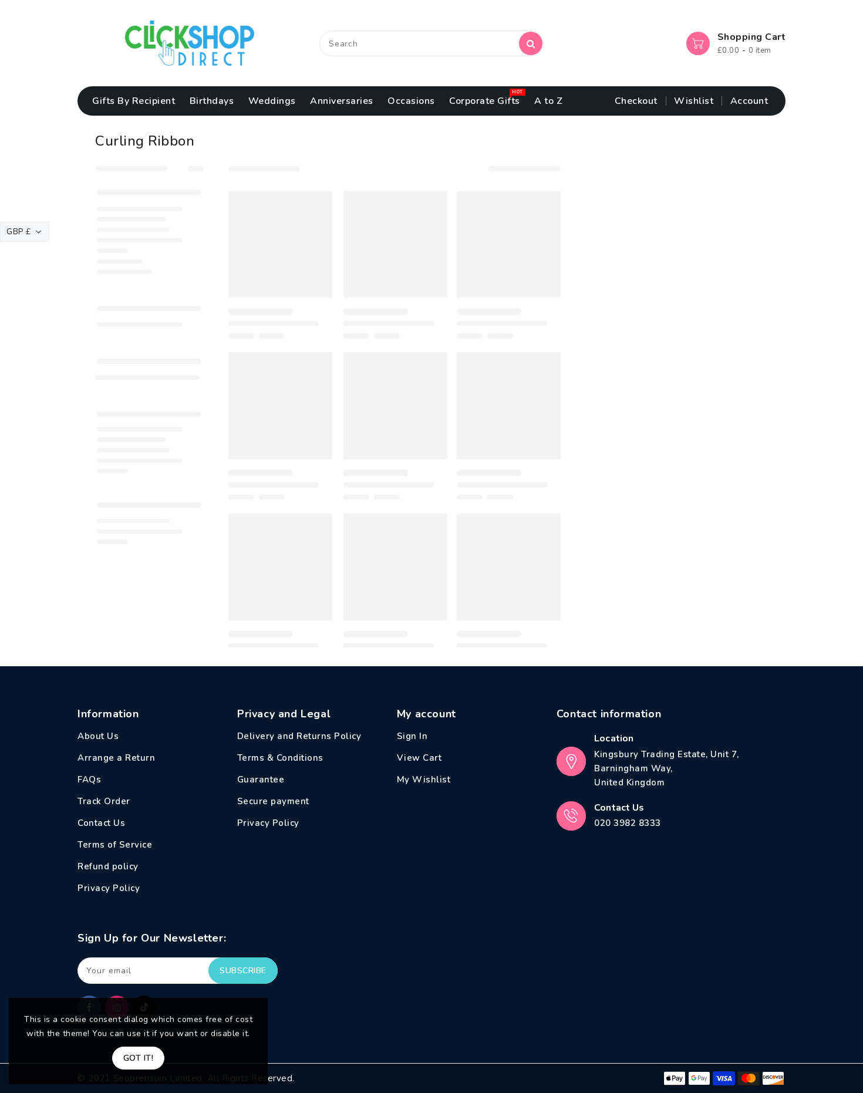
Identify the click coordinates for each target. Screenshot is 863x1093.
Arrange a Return (116, 758)
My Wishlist (424, 779)
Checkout (636, 101)
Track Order (103, 801)
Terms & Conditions (280, 758)
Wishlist (693, 101)
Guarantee (261, 779)
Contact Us (101, 823)
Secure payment (273, 801)
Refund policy (108, 866)
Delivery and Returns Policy (299, 736)
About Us (98, 736)
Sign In (412, 736)
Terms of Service (114, 845)
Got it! (138, 1058)
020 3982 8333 (627, 823)
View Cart (419, 758)
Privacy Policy (108, 888)
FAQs (89, 779)
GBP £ (18, 231)
